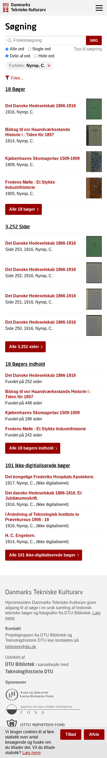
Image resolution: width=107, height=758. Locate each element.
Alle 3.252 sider (24, 346)
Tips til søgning (88, 49)
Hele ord (46, 56)
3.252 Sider (17, 226)
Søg (94, 40)
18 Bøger (15, 89)
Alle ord (17, 49)
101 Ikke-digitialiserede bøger (37, 465)
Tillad (70, 734)
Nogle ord (41, 49)
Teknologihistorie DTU (29, 671)
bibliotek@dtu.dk (20, 647)
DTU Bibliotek (20, 664)
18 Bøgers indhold (25, 364)
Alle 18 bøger (22, 209)
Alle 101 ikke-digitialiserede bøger (42, 555)
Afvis (94, 734)
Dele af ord (20, 56)
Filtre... (17, 78)
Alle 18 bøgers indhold (31, 448)
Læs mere (31, 752)
